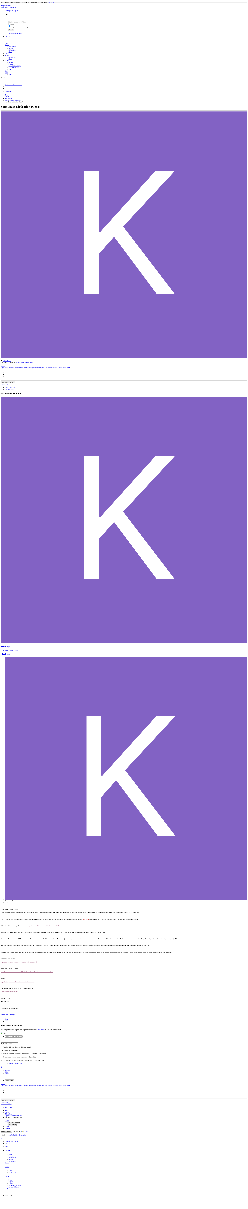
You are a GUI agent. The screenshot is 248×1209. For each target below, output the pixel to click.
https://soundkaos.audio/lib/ (9, 991)
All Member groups (15, 66)
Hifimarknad (12, 50)
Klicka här (51, 2)
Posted (9, 650)
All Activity (12, 57)
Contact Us (8, 1126)
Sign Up (7, 36)
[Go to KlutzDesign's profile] (124, 357)
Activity (7, 55)
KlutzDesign (7, 361)
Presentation (12, 46)
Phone (7, 1073)
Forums (7, 45)
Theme (7, 1121)
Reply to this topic (10, 387)
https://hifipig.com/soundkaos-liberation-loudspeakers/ (17, 982)
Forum (11, 48)
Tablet (6, 1072)
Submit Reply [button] (9, 1080)
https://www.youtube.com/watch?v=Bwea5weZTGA (43, 926)
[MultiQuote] (5, 1018)
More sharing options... (8, 382)
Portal (6, 43)
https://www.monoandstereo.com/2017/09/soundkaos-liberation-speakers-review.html (27, 972)
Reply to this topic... (7, 1044)
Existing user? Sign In (12, 11)
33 (9, 902)
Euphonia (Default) (14, 1122)
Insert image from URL (16, 1063)
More (10, 52)
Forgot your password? (16, 33)
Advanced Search (14, 67)
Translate (27, 1131)
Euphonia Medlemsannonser (23, 362)
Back (10, 1154)
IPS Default (12, 1124)
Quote (6, 1020)
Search (7, 60)
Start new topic (9, 389)
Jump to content (5, 5)
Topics (11, 62)
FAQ (6, 71)
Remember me (13, 28)
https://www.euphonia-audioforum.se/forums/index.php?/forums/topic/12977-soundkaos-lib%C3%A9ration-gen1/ (35, 367)
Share (3, 366)
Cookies (7, 1128)
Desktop (7, 1070)
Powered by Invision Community (16, 1135)
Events (7, 53)
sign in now (41, 1030)
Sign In (11, 30)
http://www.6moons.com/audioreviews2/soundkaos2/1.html (19, 962)
